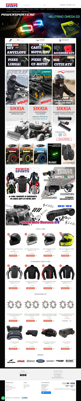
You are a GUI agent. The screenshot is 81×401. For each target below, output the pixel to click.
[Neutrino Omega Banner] (40, 25)
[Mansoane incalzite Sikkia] (63, 123)
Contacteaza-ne (47, 392)
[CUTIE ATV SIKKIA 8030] (14, 333)
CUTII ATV (8, 11)
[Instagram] (25, 375)
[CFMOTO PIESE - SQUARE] (40, 61)
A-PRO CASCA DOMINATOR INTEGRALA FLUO (66, 249)
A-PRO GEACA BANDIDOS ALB (66, 281)
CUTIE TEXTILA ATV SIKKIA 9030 (32, 342)
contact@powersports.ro (58, 377)
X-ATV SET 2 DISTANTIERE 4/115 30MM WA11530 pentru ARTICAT (14, 315)
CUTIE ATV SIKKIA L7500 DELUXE (49, 342)
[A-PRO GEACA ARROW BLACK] (14, 272)
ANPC (25, 387)
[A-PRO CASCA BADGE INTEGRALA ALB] (32, 240)
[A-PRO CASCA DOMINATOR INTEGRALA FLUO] (67, 240)
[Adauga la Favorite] (18, 256)
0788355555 (58, 374)
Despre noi (8, 385)
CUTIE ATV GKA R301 (67, 342)
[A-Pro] (63, 87)
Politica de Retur (26, 386)
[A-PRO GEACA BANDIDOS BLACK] (32, 272)
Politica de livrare (9, 389)
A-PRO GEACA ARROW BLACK (14, 281)
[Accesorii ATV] (63, 49)
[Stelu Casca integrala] (17, 87)
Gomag (73, 390)
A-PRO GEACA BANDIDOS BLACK (32, 281)
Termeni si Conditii (9, 386)
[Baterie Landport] (40, 87)
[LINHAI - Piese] (17, 61)
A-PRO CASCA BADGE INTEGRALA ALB (32, 249)
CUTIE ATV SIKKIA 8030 (14, 342)
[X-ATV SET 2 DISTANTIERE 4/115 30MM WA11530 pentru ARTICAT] (14, 305)
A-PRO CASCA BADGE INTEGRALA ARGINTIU (49, 249)
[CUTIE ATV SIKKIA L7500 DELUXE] (49, 332)
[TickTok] (23, 375)
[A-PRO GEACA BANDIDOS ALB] (67, 272)
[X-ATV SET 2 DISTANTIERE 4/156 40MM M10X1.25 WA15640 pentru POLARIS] (32, 305)
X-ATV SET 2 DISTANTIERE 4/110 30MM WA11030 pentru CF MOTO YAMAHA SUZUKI (49, 315)
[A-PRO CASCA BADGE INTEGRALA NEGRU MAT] (14, 240)
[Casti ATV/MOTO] (40, 49)
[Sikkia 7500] (40, 123)
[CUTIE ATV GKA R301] (67, 333)
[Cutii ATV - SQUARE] (63, 61)
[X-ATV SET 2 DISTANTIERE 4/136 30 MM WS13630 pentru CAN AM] (67, 305)
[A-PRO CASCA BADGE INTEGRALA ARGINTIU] (49, 240)
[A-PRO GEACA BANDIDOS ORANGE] (49, 272)
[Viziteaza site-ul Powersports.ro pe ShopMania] (24, 398)
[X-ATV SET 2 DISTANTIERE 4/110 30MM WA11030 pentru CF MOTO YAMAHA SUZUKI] (49, 305)
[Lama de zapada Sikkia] (17, 123)
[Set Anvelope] (17, 49)
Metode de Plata (26, 385)
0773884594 (58, 376)
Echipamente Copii (25, 11)
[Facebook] (21, 375)
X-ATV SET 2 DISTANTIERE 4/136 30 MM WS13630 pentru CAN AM (66, 315)
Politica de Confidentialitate (11, 387)
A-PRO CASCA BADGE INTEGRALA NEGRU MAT (14, 249)
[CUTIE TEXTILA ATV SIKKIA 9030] (32, 332)
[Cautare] (44, 5)
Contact (7, 390)
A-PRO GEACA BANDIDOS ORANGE (49, 281)
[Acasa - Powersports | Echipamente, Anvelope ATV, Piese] (12, 5)
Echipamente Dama (16, 11)
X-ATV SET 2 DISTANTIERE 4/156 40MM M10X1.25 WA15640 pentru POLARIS (31, 315)
